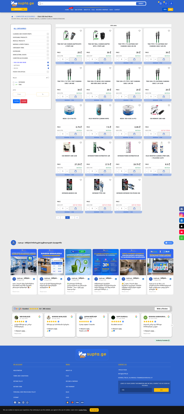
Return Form (17, 386)
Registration (17, 370)
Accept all (94, 410)
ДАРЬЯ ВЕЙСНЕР (90, 316)
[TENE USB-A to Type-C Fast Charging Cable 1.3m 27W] (128, 73)
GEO (165, 9)
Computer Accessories (25, 16)
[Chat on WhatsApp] (181, 237)
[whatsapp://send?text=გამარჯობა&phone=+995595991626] (27, 402)
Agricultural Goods (19, 55)
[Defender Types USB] (99, 184)
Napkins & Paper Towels (21, 44)
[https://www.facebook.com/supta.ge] (181, 208)
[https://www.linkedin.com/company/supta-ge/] (181, 220)
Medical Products (19, 41)
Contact (117, 10)
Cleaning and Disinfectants (22, 34)
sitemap (15, 397)
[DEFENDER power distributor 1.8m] (99, 147)
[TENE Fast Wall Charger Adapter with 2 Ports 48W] (99, 35)
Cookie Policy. (83, 410)
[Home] (92, 354)
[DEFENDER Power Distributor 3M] (128, 147)
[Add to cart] (75, 59)
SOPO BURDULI (122, 316)
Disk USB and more (29, 62)
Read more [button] (17, 333)
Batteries (29, 65)
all (46, 77)
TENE (20, 84)
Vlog (67, 397)
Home (67, 10)
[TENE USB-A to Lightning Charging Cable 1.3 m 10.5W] (157, 73)
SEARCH (141, 3)
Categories (17, 9)
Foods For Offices (19, 72)
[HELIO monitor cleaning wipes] (99, 110)
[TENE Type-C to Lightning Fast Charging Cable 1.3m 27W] (157, 35)
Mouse (29, 68)
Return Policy (18, 381)
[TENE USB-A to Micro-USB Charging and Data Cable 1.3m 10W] (99, 73)
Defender (22, 82)
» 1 (77, 217)
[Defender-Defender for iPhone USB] (128, 184)
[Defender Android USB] (69, 184)
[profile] (171, 3)
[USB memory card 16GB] (157, 110)
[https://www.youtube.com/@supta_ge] (181, 232)
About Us (87, 10)
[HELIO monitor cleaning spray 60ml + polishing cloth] (157, 147)
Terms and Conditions (20, 376)
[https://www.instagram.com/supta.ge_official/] (181, 214)
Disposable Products (20, 37)
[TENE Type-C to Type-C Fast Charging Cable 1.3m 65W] (69, 73)
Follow (170, 243)
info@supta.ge (123, 374)
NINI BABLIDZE (25, 316)
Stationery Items (18, 48)
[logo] (22, 3)
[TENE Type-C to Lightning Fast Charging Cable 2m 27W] (128, 35)
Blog (111, 10)
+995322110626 (122, 370)
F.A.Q (93, 10)
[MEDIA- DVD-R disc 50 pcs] (128, 110)
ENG (170, 9)
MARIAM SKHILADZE (59, 316)
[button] (23, 9)
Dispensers (16, 51)
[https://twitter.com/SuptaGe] (181, 226)
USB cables (113, 25)
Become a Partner (102, 10)
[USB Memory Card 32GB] (69, 147)
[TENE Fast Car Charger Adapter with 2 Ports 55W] (69, 35)
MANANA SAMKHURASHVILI (159, 316)
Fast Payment (70, 386)
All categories (20, 28)
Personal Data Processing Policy (24, 392)
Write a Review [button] (162, 309)
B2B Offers (78, 10)
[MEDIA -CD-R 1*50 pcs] (69, 110)
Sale (71, 10)
